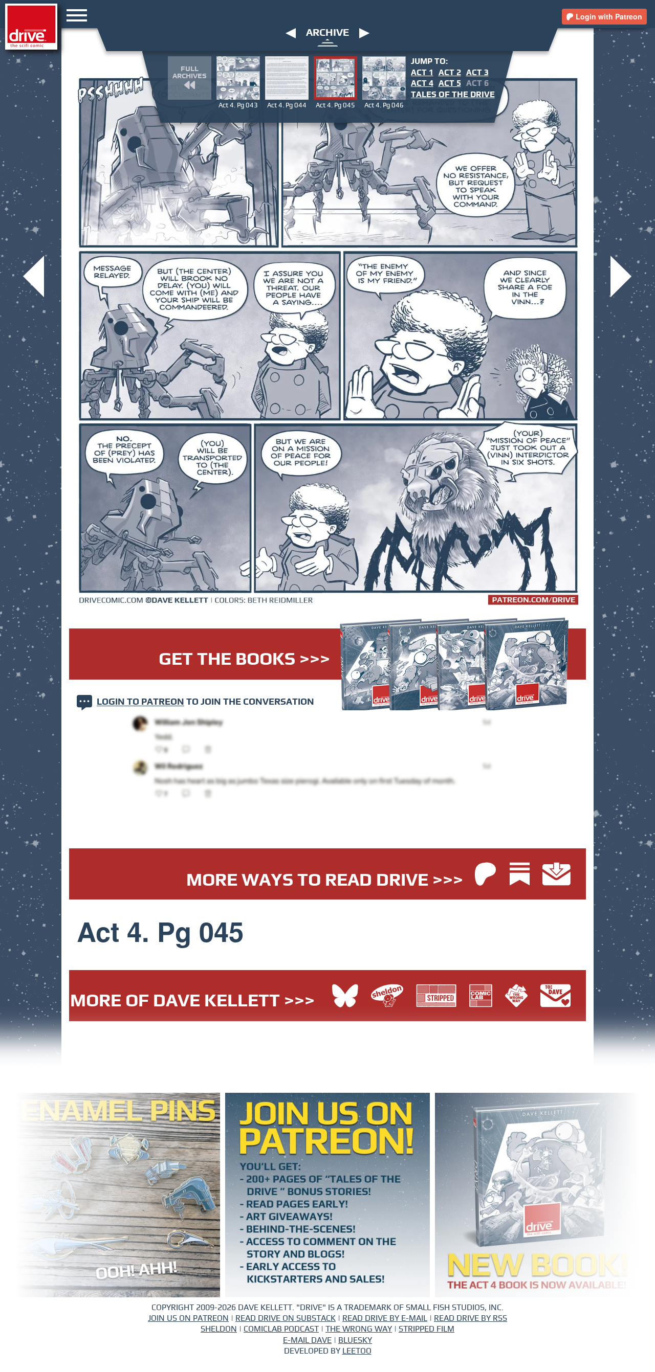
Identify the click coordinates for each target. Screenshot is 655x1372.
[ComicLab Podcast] (483, 996)
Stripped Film (426, 1329)
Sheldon (219, 1329)
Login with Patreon (608, 16)
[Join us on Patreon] (485, 875)
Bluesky (355, 1340)
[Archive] (327, 42)
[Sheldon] (389, 996)
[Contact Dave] (555, 996)
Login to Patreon (140, 702)
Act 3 (477, 73)
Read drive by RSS (470, 1318)
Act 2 (450, 73)
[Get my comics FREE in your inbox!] (556, 875)
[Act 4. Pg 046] (620, 275)
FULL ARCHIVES (189, 72)
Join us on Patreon (188, 1318)
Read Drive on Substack (285, 1318)
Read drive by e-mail (384, 1318)
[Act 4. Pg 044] (33, 275)
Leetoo (357, 1351)
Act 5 (450, 83)
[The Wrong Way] (519, 996)
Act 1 (422, 73)
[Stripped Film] (439, 996)
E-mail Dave (307, 1340)
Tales (453, 95)
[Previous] (291, 33)
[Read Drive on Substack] (522, 875)
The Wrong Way (358, 1329)
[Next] (364, 33)
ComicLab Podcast (281, 1329)
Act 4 (422, 83)
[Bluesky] (345, 996)
